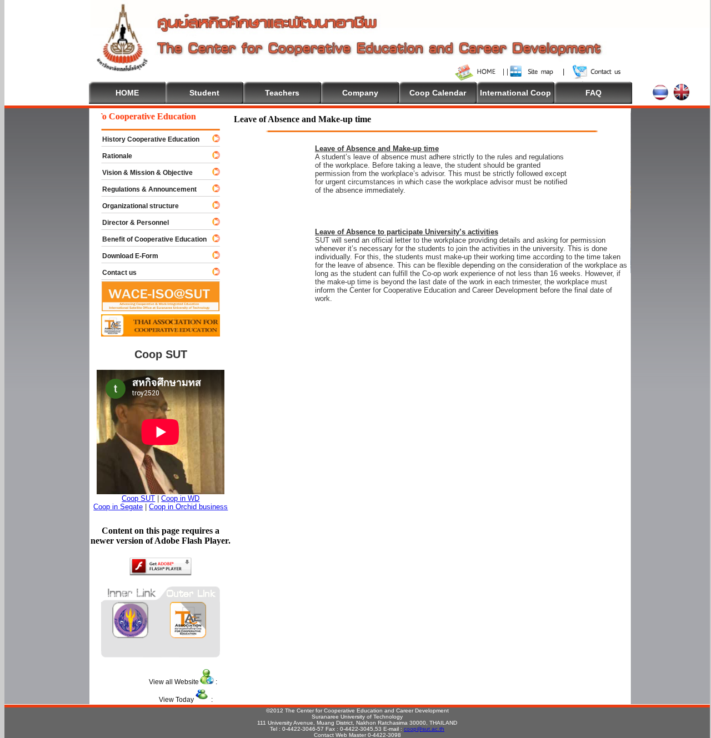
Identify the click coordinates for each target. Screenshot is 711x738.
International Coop (515, 92)
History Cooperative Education (145, 139)
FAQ (593, 92)
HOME (127, 92)
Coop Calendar (437, 92)
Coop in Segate (118, 507)
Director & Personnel (130, 223)
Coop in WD (180, 498)
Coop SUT (138, 498)
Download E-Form (125, 256)
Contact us (114, 273)
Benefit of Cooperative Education (149, 239)
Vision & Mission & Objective (142, 173)
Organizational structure (135, 206)
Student (204, 92)
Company (360, 92)
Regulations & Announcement (144, 189)
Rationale (112, 156)
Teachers (282, 92)
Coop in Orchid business (188, 507)
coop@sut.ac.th (424, 729)
